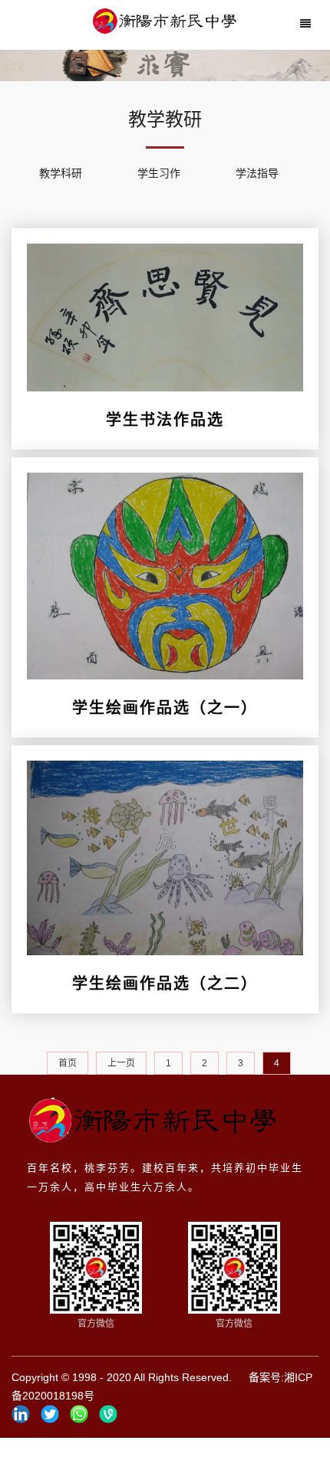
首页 (67, 1063)
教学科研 (60, 173)
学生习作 (158, 173)
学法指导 (257, 173)
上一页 (121, 1063)
